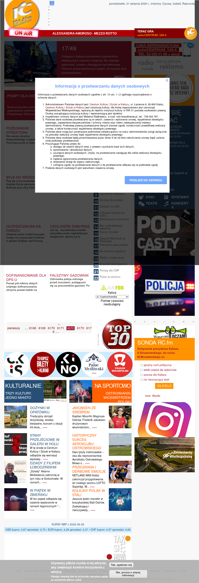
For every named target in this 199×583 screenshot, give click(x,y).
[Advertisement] (51, 339)
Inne (148, 395)
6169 (41, 328)
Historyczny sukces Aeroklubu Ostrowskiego (86, 441)
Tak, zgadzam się (121, 564)
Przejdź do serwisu (145, 180)
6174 (89, 328)
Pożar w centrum (110, 277)
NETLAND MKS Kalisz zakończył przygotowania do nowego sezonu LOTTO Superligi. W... (88, 480)
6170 (51, 328)
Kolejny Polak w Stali (88, 492)
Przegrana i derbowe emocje (89, 469)
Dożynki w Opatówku (40, 409)
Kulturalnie (23, 385)
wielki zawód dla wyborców (160, 370)
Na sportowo (113, 385)
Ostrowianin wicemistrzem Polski (117, 397)
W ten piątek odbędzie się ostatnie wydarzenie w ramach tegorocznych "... (46, 502)
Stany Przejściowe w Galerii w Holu (44, 439)
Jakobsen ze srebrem (84, 409)
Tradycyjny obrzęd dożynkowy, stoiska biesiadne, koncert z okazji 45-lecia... (46, 421)
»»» (45, 427)
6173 (80, 328)
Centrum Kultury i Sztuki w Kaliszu (109, 104)
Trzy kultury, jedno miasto (18, 395)
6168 (32, 328)
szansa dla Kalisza (155, 375)
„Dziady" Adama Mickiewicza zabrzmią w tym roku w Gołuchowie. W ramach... (46, 476)
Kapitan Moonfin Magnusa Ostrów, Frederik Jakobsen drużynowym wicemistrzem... (88, 421)
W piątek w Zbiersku (40, 492)
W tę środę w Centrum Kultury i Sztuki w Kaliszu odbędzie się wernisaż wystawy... (45, 453)
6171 (60, 328)
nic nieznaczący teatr (156, 379)
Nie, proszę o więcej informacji (128, 574)
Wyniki (156, 395)
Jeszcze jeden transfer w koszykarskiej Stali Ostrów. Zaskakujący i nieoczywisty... (88, 504)
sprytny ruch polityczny (158, 365)
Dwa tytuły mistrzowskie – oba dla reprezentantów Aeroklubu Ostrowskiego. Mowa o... (88, 457)
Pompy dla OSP (109, 270)
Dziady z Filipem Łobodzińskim (45, 465)
